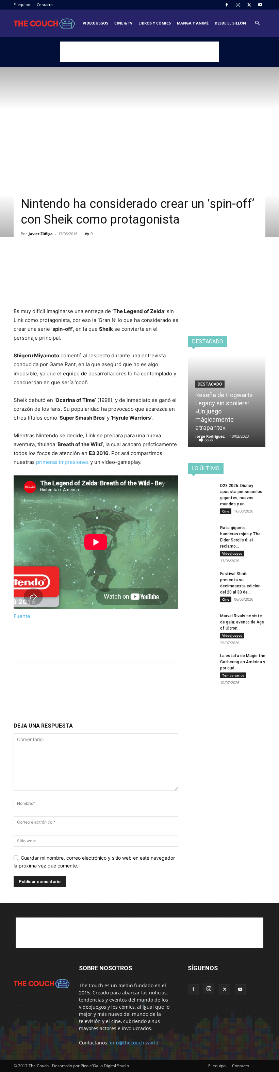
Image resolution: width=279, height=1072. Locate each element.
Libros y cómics (154, 23)
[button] (257, 23)
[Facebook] (226, 5)
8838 (208, 439)
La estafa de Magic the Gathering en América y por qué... (242, 661)
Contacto (45, 4)
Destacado (210, 384)
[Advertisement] (139, 52)
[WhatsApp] (67, 260)
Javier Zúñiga (41, 233)
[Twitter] (249, 5)
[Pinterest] (52, 260)
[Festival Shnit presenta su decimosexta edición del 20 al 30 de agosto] (201, 580)
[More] (83, 260)
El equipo (22, 4)
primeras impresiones (62, 462)
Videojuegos (95, 23)
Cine (225, 511)
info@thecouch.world (134, 1042)
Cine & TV (123, 23)
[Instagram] (238, 5)
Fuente (22, 616)
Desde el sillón (230, 23)
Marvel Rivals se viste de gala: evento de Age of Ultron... (242, 622)
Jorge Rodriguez (210, 436)
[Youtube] (260, 5)
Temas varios (233, 675)
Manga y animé (193, 23)
